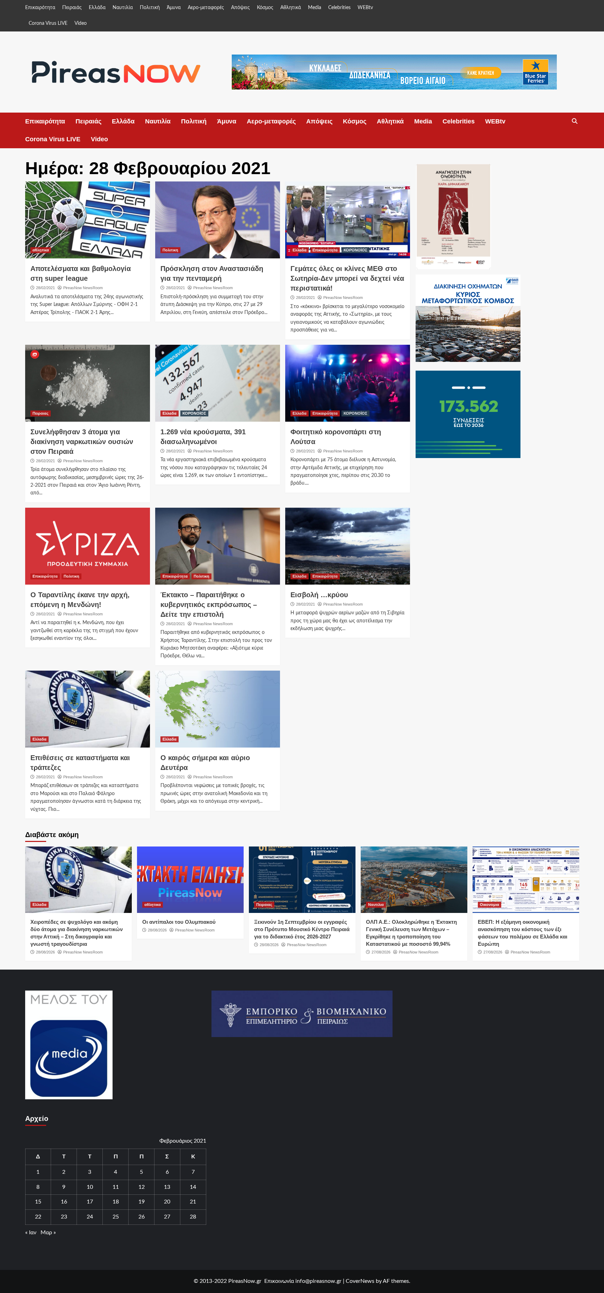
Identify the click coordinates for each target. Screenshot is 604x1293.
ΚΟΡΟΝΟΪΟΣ (355, 250)
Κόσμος (265, 7)
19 (141, 1202)
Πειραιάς (72, 7)
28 (193, 1217)
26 (141, 1217)
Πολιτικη (170, 250)
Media (314, 7)
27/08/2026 (381, 952)
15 (38, 1202)
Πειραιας (41, 413)
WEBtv (365, 7)
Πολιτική (150, 7)
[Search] (574, 121)
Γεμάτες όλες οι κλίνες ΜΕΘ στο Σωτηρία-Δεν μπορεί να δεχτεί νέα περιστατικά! (347, 278)
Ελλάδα (97, 7)
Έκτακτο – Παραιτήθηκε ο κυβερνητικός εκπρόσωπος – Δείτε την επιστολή (208, 604)
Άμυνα (174, 7)
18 (116, 1202)
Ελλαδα (300, 250)
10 (90, 1187)
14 (193, 1187)
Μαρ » (48, 1232)
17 (90, 1202)
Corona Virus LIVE (48, 23)
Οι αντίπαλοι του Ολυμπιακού (179, 922)
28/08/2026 (45, 952)
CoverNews (360, 1281)
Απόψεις (240, 7)
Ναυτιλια (376, 904)
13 (167, 1187)
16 (64, 1202)
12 (141, 1187)
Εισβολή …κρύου (319, 595)
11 (116, 1187)
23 (64, 1217)
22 (38, 1217)
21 (193, 1202)
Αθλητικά (290, 7)
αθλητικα (41, 250)
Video (80, 23)
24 (90, 1217)
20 (167, 1202)
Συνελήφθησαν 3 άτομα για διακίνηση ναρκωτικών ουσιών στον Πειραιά (81, 441)
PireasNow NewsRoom (83, 288)
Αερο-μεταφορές (206, 7)
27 (167, 1217)
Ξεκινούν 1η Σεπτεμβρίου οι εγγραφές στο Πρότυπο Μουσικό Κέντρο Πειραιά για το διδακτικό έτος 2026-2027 (302, 929)
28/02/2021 (45, 288)
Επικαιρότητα (40, 7)
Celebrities (339, 7)
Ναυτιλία (123, 7)
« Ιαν (30, 1232)
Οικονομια (489, 904)
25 (116, 1217)
